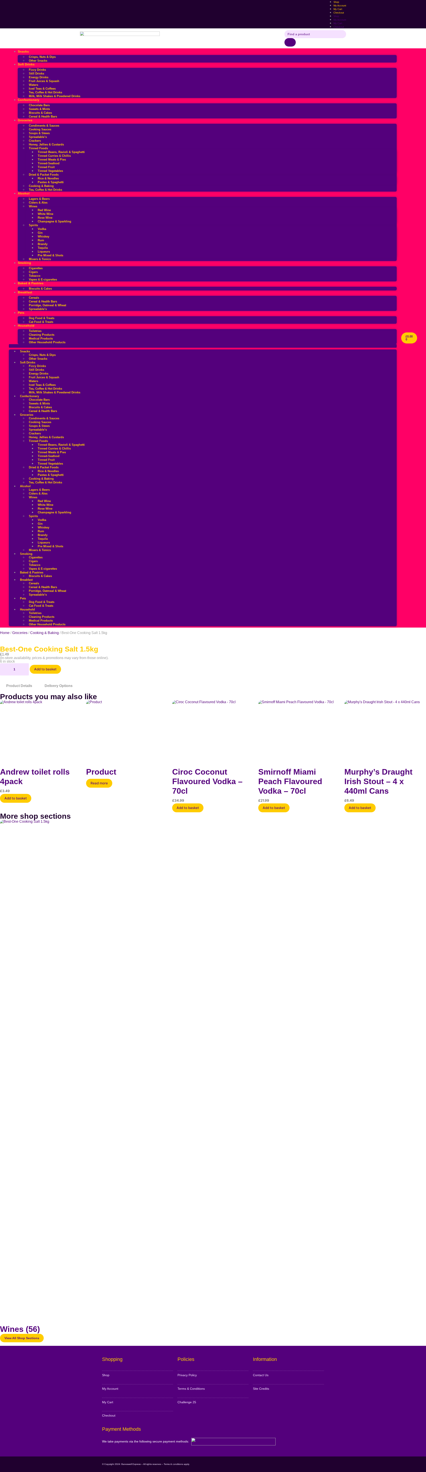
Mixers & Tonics (40, 259)
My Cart (337, 23)
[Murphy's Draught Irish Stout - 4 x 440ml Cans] (385, 731)
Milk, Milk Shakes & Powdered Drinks (54, 96)
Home (5, 633)
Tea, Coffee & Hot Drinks (45, 92)
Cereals (34, 297)
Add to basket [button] (15, 798)
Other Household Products (47, 342)
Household (26, 325)
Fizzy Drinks (37, 69)
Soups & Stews (39, 133)
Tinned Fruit (46, 167)
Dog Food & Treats (41, 318)
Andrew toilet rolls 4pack (35, 776)
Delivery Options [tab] (59, 686)
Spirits (33, 225)
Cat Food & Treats (41, 322)
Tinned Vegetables (50, 171)
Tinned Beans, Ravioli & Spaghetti (61, 152)
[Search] (290, 42)
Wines (33, 206)
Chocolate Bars (39, 105)
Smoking (24, 263)
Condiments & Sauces (44, 125)
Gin (40, 232)
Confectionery (28, 100)
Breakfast (25, 292)
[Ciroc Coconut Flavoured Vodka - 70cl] (213, 731)
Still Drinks (36, 73)
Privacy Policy (187, 1375)
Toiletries (35, 331)
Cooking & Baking (41, 186)
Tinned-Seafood (48, 163)
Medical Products (41, 338)
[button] (203, 346)
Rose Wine (45, 217)
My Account (339, 19)
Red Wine (44, 210)
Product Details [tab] (19, 686)
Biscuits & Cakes (40, 112)
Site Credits (261, 1388)
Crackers (35, 140)
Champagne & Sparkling (54, 221)
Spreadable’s (38, 137)
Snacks (23, 51)
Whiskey (43, 236)
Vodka (42, 229)
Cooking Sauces (40, 129)
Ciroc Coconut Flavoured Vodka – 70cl (207, 781)
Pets (21, 312)
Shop (336, 16)
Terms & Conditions (191, 1388)
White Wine (45, 214)
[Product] (127, 731)
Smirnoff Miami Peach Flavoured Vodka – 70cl (290, 781)
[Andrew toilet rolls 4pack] (41, 731)
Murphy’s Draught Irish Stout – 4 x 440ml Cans (378, 781)
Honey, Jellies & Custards (46, 144)
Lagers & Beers (39, 198)
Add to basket (45, 669)
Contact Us (260, 1375)
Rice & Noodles (48, 178)
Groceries (25, 120)
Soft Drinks (26, 64)
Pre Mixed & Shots (50, 255)
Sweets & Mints (39, 109)
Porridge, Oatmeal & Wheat (47, 305)
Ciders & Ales (38, 202)
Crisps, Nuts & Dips (42, 57)
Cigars (33, 272)
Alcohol (24, 193)
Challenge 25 (187, 1402)
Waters (33, 84)
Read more (99, 783)
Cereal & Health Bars (43, 116)
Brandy (42, 244)
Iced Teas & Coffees (42, 88)
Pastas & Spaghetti (51, 182)
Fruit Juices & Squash (44, 81)
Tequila (43, 247)
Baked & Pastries (30, 283)
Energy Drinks (38, 77)
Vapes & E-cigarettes (43, 279)
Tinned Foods (38, 148)
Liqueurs (44, 251)
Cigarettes (36, 268)
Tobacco (34, 275)
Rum (41, 240)
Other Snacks (38, 60)
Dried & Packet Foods (44, 174)
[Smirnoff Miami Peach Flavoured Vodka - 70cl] (299, 731)
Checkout (338, 12)
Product (101, 771)
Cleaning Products (41, 334)
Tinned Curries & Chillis (54, 155)
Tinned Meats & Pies (52, 159)
